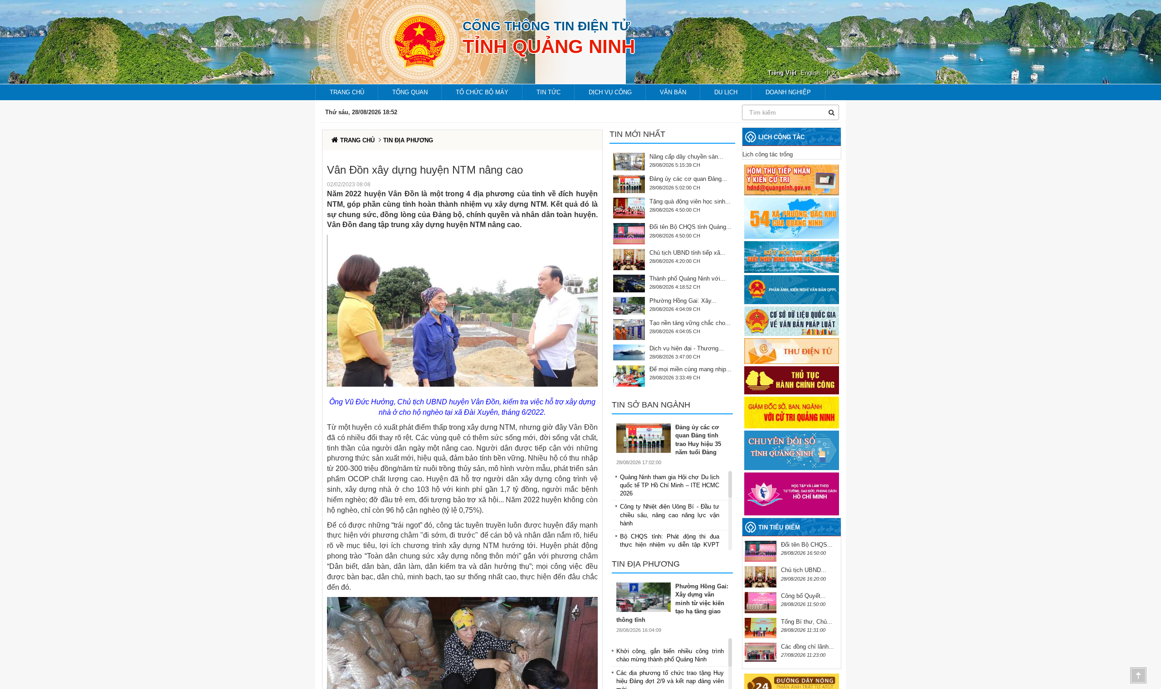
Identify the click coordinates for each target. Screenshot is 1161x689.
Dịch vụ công (610, 92)
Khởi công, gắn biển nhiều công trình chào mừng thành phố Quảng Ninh (670, 655)
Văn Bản (673, 92)
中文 (831, 72)
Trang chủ (347, 92)
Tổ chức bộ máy (482, 92)
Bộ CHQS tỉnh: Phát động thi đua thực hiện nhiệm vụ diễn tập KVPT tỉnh (670, 544)
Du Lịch (725, 92)
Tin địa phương (408, 140)
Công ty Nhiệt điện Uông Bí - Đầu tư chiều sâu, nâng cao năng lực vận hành (670, 514)
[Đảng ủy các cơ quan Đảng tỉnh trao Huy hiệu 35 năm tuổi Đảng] (645, 438)
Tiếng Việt (782, 72)
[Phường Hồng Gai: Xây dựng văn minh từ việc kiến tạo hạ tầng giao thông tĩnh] (645, 597)
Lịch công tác (781, 137)
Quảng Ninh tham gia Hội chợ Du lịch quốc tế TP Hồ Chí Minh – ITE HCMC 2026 (670, 485)
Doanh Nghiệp (788, 92)
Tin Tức (549, 92)
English (810, 72)
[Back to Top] (1138, 675)
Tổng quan (410, 92)
